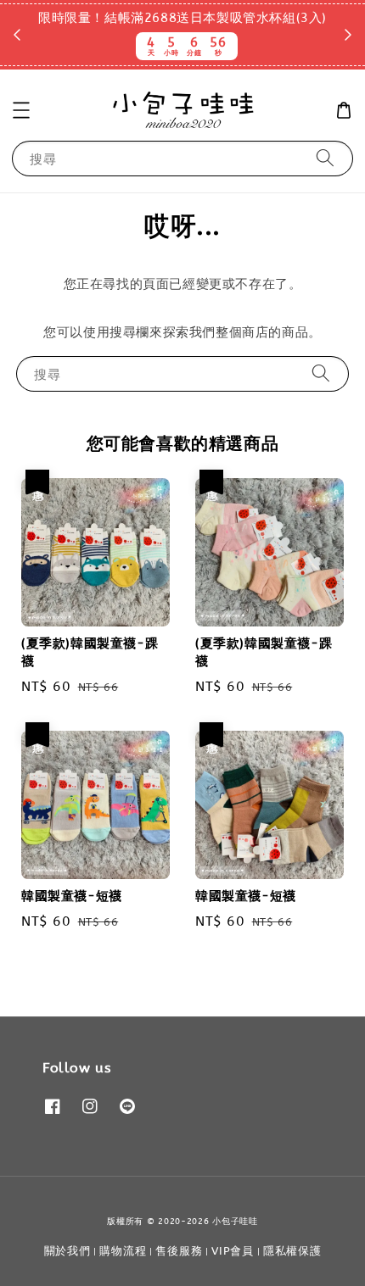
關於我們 (67, 1250)
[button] (21, 110)
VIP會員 (232, 1250)
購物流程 (122, 1250)
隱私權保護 (292, 1250)
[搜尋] (325, 158)
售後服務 (178, 1250)
